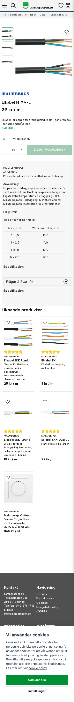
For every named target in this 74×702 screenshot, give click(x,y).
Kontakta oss (45, 598)
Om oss (41, 594)
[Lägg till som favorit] (61, 5)
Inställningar (37, 691)
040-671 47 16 (25, 605)
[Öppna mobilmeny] (4, 5)
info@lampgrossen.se (17, 613)
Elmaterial (15, 14)
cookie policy (38, 668)
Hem (4, 14)
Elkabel (43, 14)
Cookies (42, 603)
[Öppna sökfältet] (13, 5)
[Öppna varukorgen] (68, 5)
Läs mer (8, 127)
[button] (66, 32)
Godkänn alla (37, 680)
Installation (30, 14)
